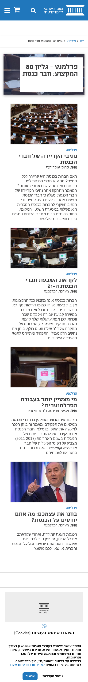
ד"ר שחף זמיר (37, 411)
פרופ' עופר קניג (57, 167)
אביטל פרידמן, (58, 411)
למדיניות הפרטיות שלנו (27, 665)
